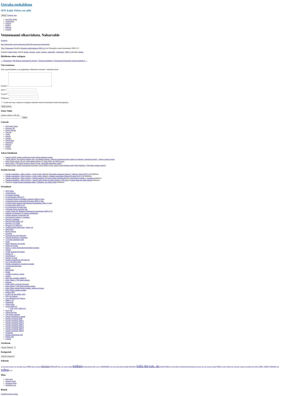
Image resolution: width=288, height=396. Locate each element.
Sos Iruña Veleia (11, 19)
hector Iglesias (120, 366)
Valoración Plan (11, 312)
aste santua (19, 366)
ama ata (11, 366)
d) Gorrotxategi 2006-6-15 (14, 197)
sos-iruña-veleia (250, 366)
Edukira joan (12, 15)
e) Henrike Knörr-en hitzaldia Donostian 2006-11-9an (24, 201)
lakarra (215, 366)
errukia (70, 366)
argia (15, 366)
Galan (7, 242)
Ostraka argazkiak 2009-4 (14, 327)
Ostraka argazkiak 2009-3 (14, 325)
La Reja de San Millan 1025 (15, 294)
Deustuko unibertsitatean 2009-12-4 (33, 48)
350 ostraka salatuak (12, 314)
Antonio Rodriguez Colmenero (16, 237)
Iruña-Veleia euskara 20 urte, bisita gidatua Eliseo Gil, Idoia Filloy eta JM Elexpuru (34, 161)
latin (219, 366)
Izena (3, 90)
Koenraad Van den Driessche (15, 235)
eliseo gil (53, 366)
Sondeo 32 (9, 254)
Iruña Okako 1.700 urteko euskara (17, 280)
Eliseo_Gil (60, 366)
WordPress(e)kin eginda (9, 394)
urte (278, 366)
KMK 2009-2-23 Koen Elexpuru (17, 284)
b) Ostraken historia (12, 195)
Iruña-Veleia (12, 52)
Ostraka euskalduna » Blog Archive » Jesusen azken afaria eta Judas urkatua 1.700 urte (36, 180)
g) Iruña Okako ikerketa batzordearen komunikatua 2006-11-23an (28, 203)
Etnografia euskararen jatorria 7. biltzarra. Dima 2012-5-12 (70, 174)
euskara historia (88, 366)
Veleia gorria (9, 304)
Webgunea (4, 98)
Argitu (7, 134)
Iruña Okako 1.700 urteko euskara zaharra (20, 286)
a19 (2, 366)
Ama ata (8, 132)
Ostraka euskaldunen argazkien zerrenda (19, 264)
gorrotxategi (105, 366)
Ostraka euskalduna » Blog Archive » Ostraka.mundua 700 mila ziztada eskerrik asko (35, 178)
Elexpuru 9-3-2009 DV (13, 225)
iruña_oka (154, 366)
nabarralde (51, 52)
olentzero (237, 366)
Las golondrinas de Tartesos (15, 298)
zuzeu (10, 370)
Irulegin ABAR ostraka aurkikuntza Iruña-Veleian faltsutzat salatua (29, 157)
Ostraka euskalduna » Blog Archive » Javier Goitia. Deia (25, 174)
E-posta (4, 94)
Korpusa (8, 282)
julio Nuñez (175, 366)
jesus (167, 366)
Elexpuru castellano (12, 219)
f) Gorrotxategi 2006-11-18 (15, 205)
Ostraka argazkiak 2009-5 (14, 329)
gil (99, 366)
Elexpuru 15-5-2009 (12, 223)
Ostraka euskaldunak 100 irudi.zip (17, 260)
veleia (5, 369)
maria (229, 366)
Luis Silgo (223, 366)
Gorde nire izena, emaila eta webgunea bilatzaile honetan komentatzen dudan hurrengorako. (36, 102)
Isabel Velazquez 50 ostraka (15, 244)
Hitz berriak (9, 270)
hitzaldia (126, 366)
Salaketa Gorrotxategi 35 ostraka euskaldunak (21, 213)
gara (97, 366)
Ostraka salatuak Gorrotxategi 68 (17, 215)
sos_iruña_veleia (262, 366)
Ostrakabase (9, 21)
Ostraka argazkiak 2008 (13, 319)
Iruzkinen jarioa (11, 383)
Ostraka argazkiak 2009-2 (14, 323)
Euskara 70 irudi (11, 258)
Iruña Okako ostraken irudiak (15, 290)
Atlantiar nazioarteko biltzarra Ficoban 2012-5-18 (66, 176)
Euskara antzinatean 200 (14, 335)
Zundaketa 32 (10, 256)
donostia (38, 366)
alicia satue (6, 366)
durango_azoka (34, 52)
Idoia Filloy (9, 229)
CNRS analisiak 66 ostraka (15, 252)
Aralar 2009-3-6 (11, 306)
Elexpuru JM (10, 128)
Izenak (7, 268)
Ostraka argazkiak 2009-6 (14, 331)
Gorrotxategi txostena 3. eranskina (81, 178)
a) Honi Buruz (10, 193)
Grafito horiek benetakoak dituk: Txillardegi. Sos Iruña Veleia (35, 182)
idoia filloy (132, 366)
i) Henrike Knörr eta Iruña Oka (16, 209)
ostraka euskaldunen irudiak (15, 316)
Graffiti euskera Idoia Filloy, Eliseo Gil (19, 227)
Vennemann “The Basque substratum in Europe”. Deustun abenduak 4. (27, 61)
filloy (94, 366)
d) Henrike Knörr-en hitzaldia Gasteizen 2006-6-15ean (24, 199)
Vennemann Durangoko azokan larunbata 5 (70, 61)
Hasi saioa (9, 379)
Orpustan (8, 233)
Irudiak (7, 25)
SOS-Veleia (9, 191)
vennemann (60, 52)
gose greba (113, 366)
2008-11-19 (9, 300)
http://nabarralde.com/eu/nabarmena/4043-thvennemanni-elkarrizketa (25, 44)
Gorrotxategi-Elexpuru (13, 266)
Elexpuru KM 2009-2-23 (14, 221)
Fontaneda (9, 142)
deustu (26, 52)
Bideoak (8, 27)
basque (25, 366)
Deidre (7, 272)
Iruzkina (4, 86)
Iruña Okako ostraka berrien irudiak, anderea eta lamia (24, 288)
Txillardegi (272, 366)
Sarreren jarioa (10, 381)
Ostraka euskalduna (16, 4)
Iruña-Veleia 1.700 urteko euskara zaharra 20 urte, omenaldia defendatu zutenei (33, 163)
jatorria (162, 366)
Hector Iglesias (10, 130)
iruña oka (142, 366)
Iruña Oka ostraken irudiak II (15, 278)
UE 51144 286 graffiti (13, 262)
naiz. (232, 366)
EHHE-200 (9, 337)
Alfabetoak (9, 302)
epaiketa (66, 366)
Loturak (8, 29)
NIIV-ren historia (11, 296)
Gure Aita (8, 310)
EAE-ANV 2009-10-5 (18, 308)
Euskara (8, 23)
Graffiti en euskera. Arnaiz (14, 274)
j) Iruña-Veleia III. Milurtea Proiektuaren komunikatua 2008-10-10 (28, 211)
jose (170, 366)
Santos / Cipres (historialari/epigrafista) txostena (22, 248)
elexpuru (45, 366)
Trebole (8, 250)
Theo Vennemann (7, 48)
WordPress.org (10, 385)
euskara (44, 52)
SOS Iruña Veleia (11, 126)
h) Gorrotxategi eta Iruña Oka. (16, 207)
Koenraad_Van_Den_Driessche (204, 366)
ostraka (80, 52)
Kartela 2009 (10, 292)
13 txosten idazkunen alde (14, 240)
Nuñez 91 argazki (11, 246)
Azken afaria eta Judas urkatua (81, 180)
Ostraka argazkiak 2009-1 (14, 321)
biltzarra (34, 366)
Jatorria (8, 136)
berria (29, 366)
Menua (4, 15)
